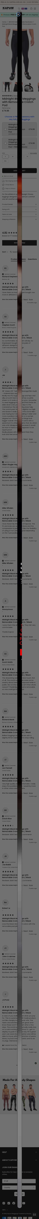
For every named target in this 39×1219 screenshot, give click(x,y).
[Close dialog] (18, 14)
